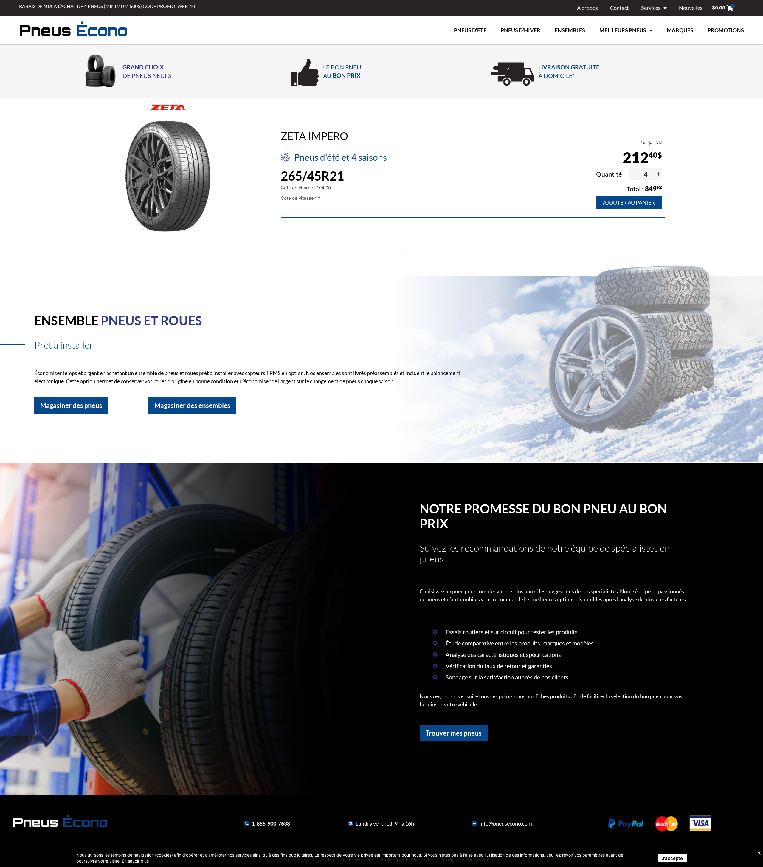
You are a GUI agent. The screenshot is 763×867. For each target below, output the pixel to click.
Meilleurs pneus (622, 30)
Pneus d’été (470, 30)
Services (650, 7)
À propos (587, 7)
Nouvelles (690, 7)
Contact (619, 7)
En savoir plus (135, 860)
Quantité (609, 174)
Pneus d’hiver (520, 30)
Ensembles (570, 30)
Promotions (726, 30)
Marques (680, 30)
